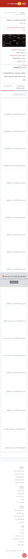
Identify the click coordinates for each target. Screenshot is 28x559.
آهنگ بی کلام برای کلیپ (19, 516)
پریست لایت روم (20, 490)
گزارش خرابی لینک (7, 85)
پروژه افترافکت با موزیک (18, 470)
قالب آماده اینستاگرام (19, 482)
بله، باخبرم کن (14, 282)
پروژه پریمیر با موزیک (19, 473)
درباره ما (22, 530)
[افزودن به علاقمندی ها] (4, 28)
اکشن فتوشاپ (21, 493)
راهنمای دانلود (21, 541)
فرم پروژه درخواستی (19, 535)
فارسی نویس (21, 522)
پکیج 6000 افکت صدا (19, 519)
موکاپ (22, 499)
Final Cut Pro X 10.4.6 (15, 55)
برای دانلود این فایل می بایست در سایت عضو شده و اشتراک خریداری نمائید (14, 76)
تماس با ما (22, 532)
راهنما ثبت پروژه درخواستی (18, 538)
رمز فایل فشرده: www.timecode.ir (20, 87)
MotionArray (15, 49)
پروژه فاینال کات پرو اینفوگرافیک (19, 94)
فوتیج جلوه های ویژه (19, 476)
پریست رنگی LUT (20, 496)
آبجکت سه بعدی (20, 502)
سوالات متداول (21, 544)
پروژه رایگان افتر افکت (19, 510)
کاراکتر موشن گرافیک (19, 479)
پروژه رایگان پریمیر (20, 513)
